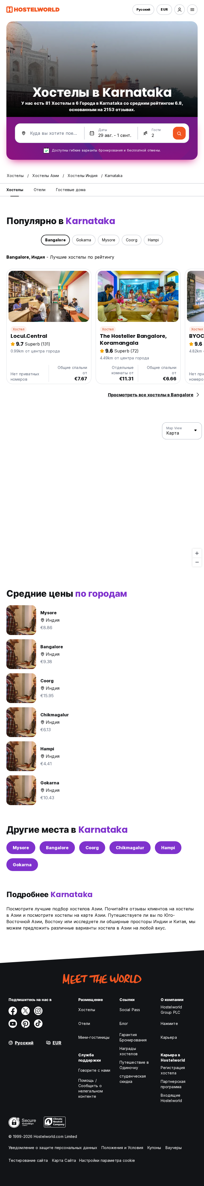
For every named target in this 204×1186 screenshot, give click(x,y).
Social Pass (130, 1009)
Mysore (21, 847)
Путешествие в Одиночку (134, 1065)
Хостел (18, 329)
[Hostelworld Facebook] (12, 1011)
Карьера (169, 1037)
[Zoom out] (197, 562)
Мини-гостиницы (93, 1037)
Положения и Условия (122, 1147)
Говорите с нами (94, 1070)
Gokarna (22, 864)
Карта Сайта (64, 1160)
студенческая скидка (133, 1079)
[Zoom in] (197, 553)
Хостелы (86, 1009)
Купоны (154, 1147)
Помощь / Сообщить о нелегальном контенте (90, 1088)
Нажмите (169, 1023)
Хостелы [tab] (14, 189)
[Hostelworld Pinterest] (25, 1023)
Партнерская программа (173, 1084)
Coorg (92, 847)
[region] (102, 494)
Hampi (168, 847)
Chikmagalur (130, 847)
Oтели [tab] (40, 189)
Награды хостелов (129, 1051)
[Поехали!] (179, 133)
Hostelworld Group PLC (171, 1010)
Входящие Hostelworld (171, 1098)
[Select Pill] (179, 9)
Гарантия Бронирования (133, 1037)
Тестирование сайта (28, 1160)
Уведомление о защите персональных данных (52, 1147)
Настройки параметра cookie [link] (107, 1160)
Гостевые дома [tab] (71, 189)
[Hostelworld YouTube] (12, 1023)
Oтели (84, 1023)
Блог (124, 1023)
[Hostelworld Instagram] (38, 1011)
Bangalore (57, 847)
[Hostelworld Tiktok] (38, 1023)
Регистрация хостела (173, 1070)
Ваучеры (173, 1147)
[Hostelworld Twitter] (25, 1011)
